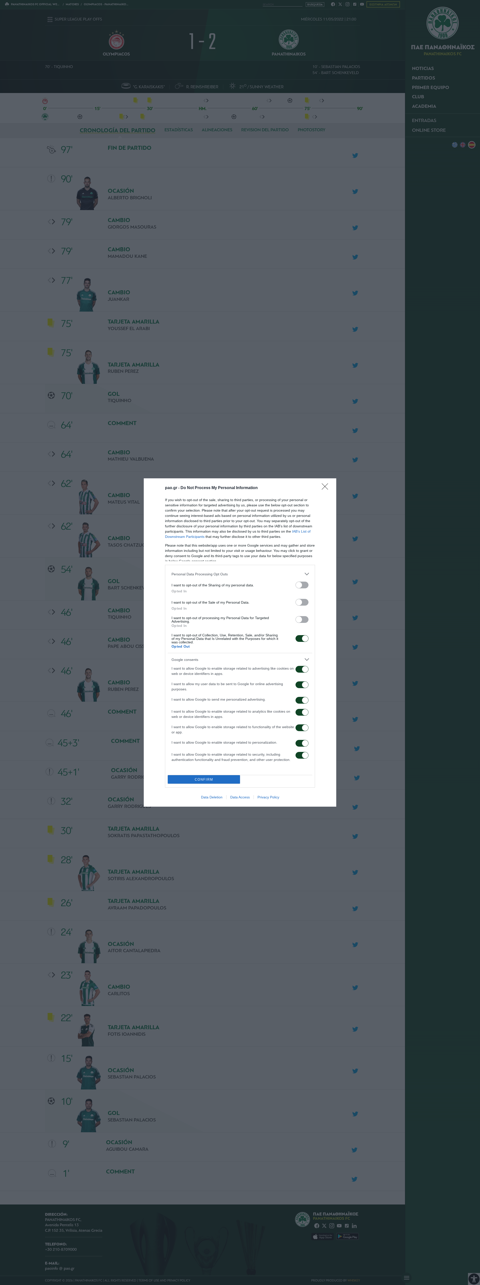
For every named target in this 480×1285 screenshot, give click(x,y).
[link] (326, 488)
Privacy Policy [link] (268, 797)
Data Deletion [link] (211, 797)
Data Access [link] (240, 797)
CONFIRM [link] (204, 779)
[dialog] (240, 642)
